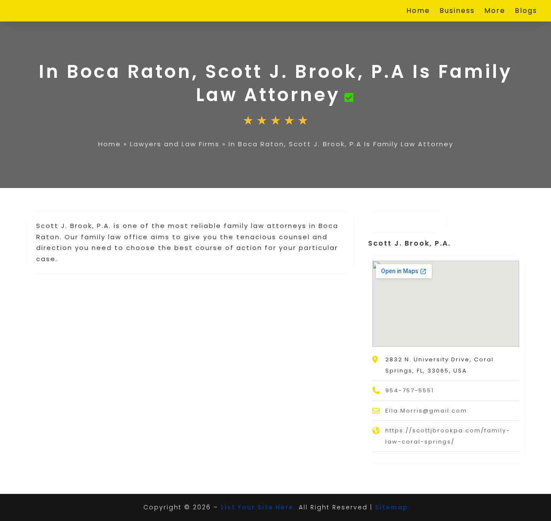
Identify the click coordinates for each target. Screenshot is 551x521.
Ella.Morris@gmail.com (426, 411)
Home (418, 11)
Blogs (526, 11)
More (494, 11)
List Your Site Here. (258, 507)
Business (457, 11)
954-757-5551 (409, 390)
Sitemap (391, 507)
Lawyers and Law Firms (175, 143)
